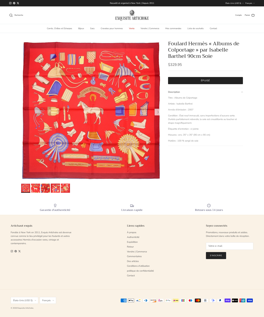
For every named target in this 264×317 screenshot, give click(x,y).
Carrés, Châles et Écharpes (59, 28)
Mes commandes (173, 28)
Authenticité (133, 237)
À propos (131, 232)
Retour (130, 246)
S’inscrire (216, 255)
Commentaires (134, 256)
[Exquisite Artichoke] (132, 15)
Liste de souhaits (195, 28)
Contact (213, 28)
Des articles (133, 261)
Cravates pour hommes (112, 28)
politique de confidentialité (140, 270)
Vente (131, 28)
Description (174, 91)
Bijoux (81, 28)
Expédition (132, 242)
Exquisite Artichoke (25, 308)
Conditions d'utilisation (138, 265)
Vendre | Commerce (150, 28)
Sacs (92, 28)
